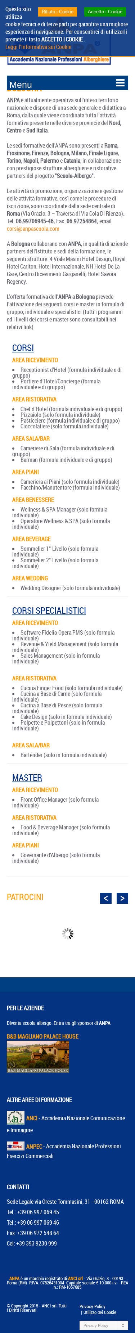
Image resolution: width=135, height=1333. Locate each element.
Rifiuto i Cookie (57, 11)
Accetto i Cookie (105, 11)
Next (122, 898)
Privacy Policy (92, 1306)
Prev (106, 898)
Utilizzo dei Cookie (100, 1312)
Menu (20, 85)
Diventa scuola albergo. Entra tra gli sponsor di (59, 1022)
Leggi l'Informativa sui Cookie (38, 47)
